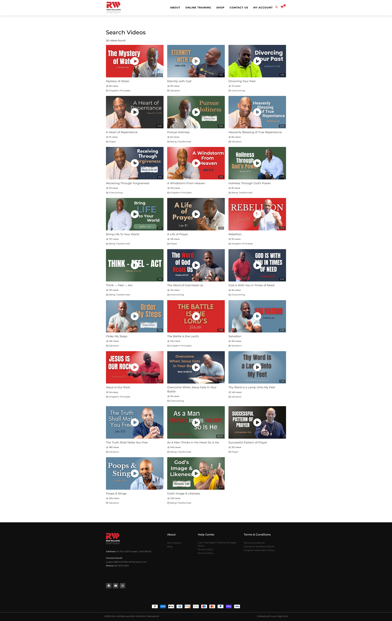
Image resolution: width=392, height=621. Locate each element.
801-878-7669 (121, 565)
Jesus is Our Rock (118, 387)
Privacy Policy (205, 549)
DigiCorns (282, 616)
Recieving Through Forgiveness (127, 183)
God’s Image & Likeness (183, 493)
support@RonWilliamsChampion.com (126, 561)
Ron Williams (174, 542)
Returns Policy (205, 553)
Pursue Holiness (178, 132)
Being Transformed (180, 141)
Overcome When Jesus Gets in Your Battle (192, 389)
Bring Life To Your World (122, 234)
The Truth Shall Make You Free (127, 442)
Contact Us (239, 7)
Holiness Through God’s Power (249, 183)
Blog (169, 546)
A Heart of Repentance (122, 132)
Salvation (175, 90)
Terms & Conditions (254, 542)
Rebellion (234, 234)
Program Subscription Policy (259, 550)
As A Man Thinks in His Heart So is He (193, 442)
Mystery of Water (117, 81)
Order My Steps (116, 336)
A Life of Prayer (177, 234)
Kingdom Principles (119, 90)
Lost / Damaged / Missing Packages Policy (217, 544)
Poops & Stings (116, 493)
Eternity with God (179, 81)
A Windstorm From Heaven (186, 183)
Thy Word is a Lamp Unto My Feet (251, 387)
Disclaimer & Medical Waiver (259, 546)
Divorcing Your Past (242, 81)
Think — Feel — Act (119, 285)
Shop (220, 7)
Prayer (112, 141)
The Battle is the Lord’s (183, 336)
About (175, 7)
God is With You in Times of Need (251, 285)
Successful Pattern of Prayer (247, 442)
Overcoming (238, 90)
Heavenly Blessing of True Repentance (255, 132)
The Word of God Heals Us (185, 285)
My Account (263, 7)
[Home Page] (113, 7)
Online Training (198, 7)
